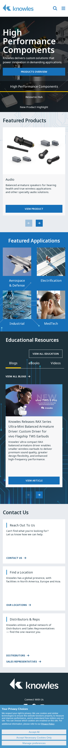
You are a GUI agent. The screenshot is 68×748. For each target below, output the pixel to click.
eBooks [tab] (34, 363)
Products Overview (34, 71)
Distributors (15, 655)
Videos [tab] (56, 363)
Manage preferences (34, 743)
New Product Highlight (34, 107)
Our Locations (16, 605)
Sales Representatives (21, 661)
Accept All (34, 732)
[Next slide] (39, 223)
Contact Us (14, 558)
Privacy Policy (47, 724)
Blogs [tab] (13, 363)
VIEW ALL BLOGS (16, 376)
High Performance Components (34, 86)
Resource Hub (34, 97)
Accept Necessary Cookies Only (34, 737)
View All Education (46, 353)
